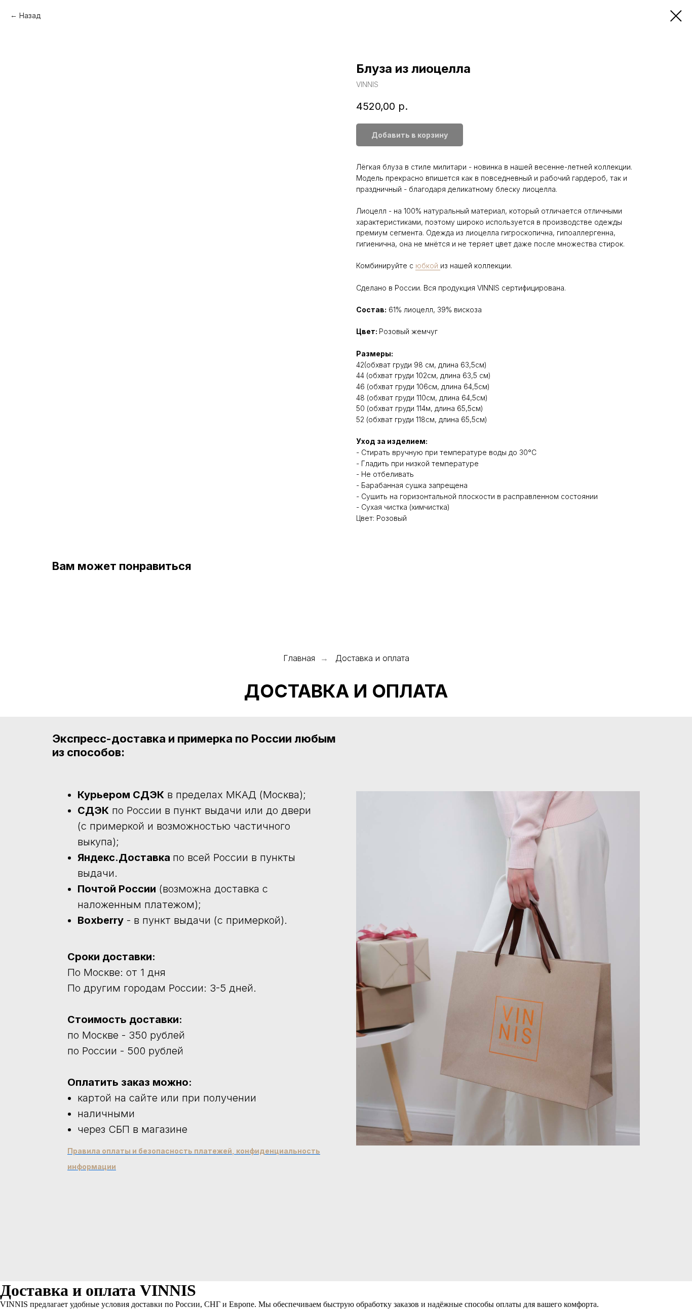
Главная (299, 658)
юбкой (427, 265)
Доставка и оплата (372, 658)
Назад (30, 15)
